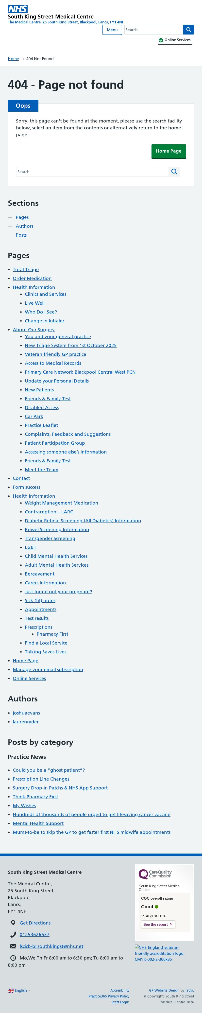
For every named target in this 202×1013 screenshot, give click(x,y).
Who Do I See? (41, 312)
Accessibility (119, 990)
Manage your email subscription (48, 669)
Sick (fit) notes (40, 600)
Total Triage (26, 269)
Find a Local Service (46, 643)
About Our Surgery (34, 329)
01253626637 (35, 934)
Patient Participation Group (55, 443)
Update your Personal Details (57, 381)
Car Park (34, 416)
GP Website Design (164, 990)
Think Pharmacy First (35, 797)
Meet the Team (41, 469)
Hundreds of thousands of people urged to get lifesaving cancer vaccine (91, 814)
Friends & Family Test (48, 399)
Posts (21, 235)
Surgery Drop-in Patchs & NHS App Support (60, 788)
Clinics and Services (45, 294)
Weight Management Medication (61, 503)
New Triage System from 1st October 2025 (71, 345)
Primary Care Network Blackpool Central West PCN (80, 372)
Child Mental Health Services (56, 556)
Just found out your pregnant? (58, 591)
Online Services (29, 678)
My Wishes (24, 805)
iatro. (189, 990)
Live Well (35, 303)
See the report (155, 924)
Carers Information (45, 583)
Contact (21, 478)
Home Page (169, 151)
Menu (112, 29)
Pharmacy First (52, 634)
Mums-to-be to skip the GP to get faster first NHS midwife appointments (91, 832)
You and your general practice (58, 336)
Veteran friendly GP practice (55, 354)
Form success (26, 487)
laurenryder (26, 722)
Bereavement (39, 574)
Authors (24, 226)
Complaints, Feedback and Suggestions (68, 434)
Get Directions (35, 923)
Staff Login (120, 1002)
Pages (22, 217)
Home (13, 58)
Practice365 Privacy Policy (109, 996)
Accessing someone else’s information (66, 452)
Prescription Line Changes (41, 779)
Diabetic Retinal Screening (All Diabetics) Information (83, 521)
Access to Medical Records (53, 363)
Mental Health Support (38, 823)
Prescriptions (38, 627)
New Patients (39, 390)
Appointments (40, 609)
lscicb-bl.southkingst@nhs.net (51, 946)
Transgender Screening (50, 538)
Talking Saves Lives (45, 652)
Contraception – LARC (50, 512)
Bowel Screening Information (57, 529)
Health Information (34, 287)
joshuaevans (26, 713)
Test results (37, 618)
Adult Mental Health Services (56, 565)
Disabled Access (42, 407)
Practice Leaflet (41, 425)
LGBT (30, 547)
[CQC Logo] (155, 878)
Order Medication (32, 278)
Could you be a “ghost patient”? (49, 770)
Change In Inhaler (44, 321)
